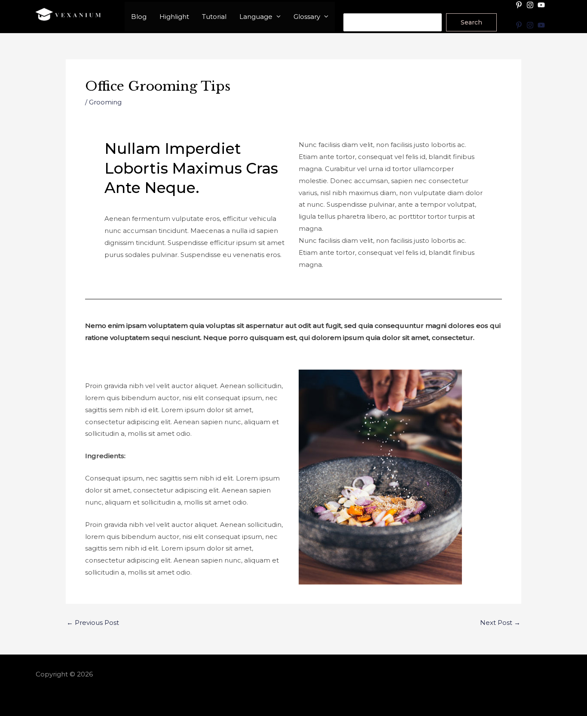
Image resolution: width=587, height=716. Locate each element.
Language (255, 16)
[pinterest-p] (520, 5)
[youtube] (542, 5)
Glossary (307, 16)
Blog (139, 16)
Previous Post (93, 622)
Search (354, 7)
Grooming (105, 102)
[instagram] (531, 5)
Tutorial (214, 16)
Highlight (174, 16)
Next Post (500, 622)
